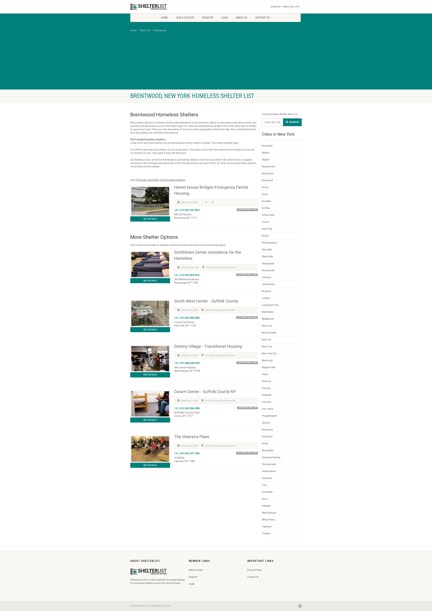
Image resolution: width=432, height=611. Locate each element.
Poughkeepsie (269, 415)
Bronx (265, 194)
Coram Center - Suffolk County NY (205, 391)
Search (293, 122)
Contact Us (253, 577)
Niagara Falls (268, 367)
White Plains (268, 519)
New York (145, 30)
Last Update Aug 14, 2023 (247, 274)
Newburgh (267, 360)
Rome (265, 443)
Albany (265, 152)
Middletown (268, 318)
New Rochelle (269, 332)
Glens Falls (267, 256)
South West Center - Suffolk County (206, 301)
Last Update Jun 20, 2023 (247, 317)
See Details (150, 219)
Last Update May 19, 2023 (247, 362)
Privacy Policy (254, 570)
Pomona (266, 402)
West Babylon (269, 512)
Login (224, 17)
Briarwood (267, 180)
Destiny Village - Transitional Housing (208, 346)
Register (207, 17)
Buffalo (266, 208)
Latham (266, 298)
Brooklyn (266, 201)
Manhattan (268, 312)
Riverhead (267, 429)
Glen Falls (267, 249)
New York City (269, 353)
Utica (264, 499)
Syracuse (267, 478)
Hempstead (268, 270)
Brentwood (160, 30)
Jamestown (268, 284)
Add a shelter (185, 17)
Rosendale (267, 450)
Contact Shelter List (285, 7)
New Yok (266, 339)
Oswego (266, 388)
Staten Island (269, 471)
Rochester (267, 145)
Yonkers (266, 533)
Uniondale (267, 492)
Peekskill (266, 395)
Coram (265, 222)
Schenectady (269, 464)
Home (164, 17)
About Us (241, 17)
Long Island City (270, 305)
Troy (264, 485)
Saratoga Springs (271, 457)
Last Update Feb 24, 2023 (247, 209)
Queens (266, 422)
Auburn (266, 159)
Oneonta (266, 381)
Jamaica (266, 277)
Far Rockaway (269, 242)
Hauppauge (268, 263)
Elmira (265, 235)
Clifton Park (268, 215)
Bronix (265, 187)
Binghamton (268, 166)
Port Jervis (267, 409)
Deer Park (267, 228)
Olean (265, 374)
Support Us (262, 17)
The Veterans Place (191, 436)
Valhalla (266, 505)
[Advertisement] (216, 64)
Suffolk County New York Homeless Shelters (161, 180)
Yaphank (266, 526)
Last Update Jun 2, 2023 (247, 408)
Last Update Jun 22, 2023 (247, 453)
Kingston (266, 291)
